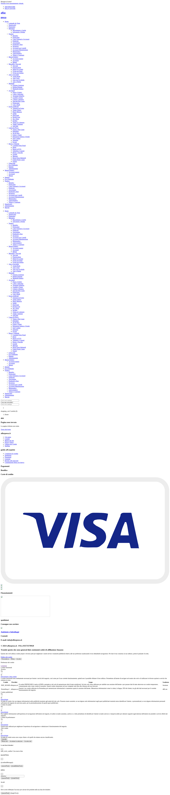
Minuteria (12, 28)
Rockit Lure (16, 117)
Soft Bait (15, 126)
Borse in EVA (17, 149)
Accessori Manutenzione (20, 50)
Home (7, 21)
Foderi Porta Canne (19, 160)
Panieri (15, 161)
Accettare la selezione (16, 741)
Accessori (16, 60)
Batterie (11, 167)
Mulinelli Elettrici (18, 89)
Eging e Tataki (17, 135)
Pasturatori (12, 27)
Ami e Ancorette (14, 75)
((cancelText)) (5, 766)
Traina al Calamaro (18, 122)
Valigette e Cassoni (18, 151)
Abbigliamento (13, 168)
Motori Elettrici (13, 57)
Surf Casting (16, 138)
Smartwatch (12, 25)
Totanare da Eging (18, 108)
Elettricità (15, 41)
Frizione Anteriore (18, 85)
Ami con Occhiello (18, 80)
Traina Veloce (17, 110)
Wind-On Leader (18, 69)
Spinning (15, 140)
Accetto (19, 659)
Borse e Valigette (14, 144)
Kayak (15, 142)
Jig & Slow (16, 133)
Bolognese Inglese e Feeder (21, 137)
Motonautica (16, 51)
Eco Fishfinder (13, 165)
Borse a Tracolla (18, 152)
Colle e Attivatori (18, 94)
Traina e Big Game (18, 129)
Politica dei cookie (6, 657)
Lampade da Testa (14, 23)
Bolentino (16, 131)
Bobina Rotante (17, 87)
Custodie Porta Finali (19, 145)
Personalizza (5, 659)
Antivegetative (17, 53)
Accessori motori (18, 59)
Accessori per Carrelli (19, 48)
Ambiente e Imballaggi (10, 632)
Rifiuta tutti (5, 741)
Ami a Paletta (17, 82)
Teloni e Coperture (18, 55)
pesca (3, 17)
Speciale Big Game (19, 101)
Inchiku (15, 121)
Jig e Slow (16, 119)
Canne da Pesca (13, 128)
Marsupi (15, 156)
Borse (14, 147)
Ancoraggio (16, 43)
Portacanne (16, 37)
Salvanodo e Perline (19, 32)
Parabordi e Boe (18, 44)
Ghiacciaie (12, 163)
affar (3, 12)
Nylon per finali (17, 71)
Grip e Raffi (16, 105)
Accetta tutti (27, 741)
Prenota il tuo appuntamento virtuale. (12, 3)
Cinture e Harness (18, 99)
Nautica (11, 34)
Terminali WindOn (18, 96)
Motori (15, 62)
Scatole (15, 154)
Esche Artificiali (14, 106)
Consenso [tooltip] (4, 666)
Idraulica (15, 36)
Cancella (4, 739)
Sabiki (15, 113)
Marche (7, 207)
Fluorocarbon (17, 67)
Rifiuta (13, 659)
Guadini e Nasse (18, 98)
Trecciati (15, 66)
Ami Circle (16, 78)
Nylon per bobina (18, 73)
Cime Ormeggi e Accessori (21, 39)
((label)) (3, 776)
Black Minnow (17, 112)
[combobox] (10, 401)
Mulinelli (11, 83)
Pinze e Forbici (17, 92)
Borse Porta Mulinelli (19, 158)
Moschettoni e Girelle (19, 30)
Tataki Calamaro (18, 124)
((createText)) (15, 778)
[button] (9, 676)
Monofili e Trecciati (15, 64)
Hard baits (16, 115)
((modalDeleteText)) (16, 766)
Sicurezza (16, 46)
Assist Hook (16, 76)
